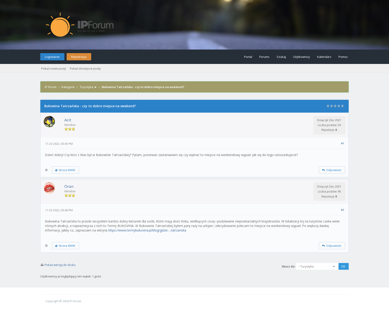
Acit (67, 119)
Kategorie (68, 87)
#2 (342, 209)
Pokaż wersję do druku (60, 265)
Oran (68, 186)
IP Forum (51, 87)
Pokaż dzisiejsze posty (85, 68)
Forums (264, 57)
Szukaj (281, 57)
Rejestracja (78, 57)
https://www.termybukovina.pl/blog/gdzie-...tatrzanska (147, 230)
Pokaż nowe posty (53, 68)
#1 (342, 143)
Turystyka (86, 87)
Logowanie (52, 57)
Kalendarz (324, 57)
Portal (248, 57)
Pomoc (343, 57)
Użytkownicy (301, 57)
